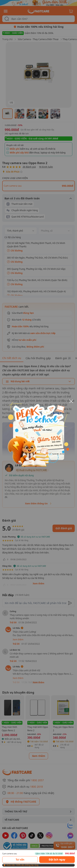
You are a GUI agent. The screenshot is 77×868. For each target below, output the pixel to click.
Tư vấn (20, 859)
